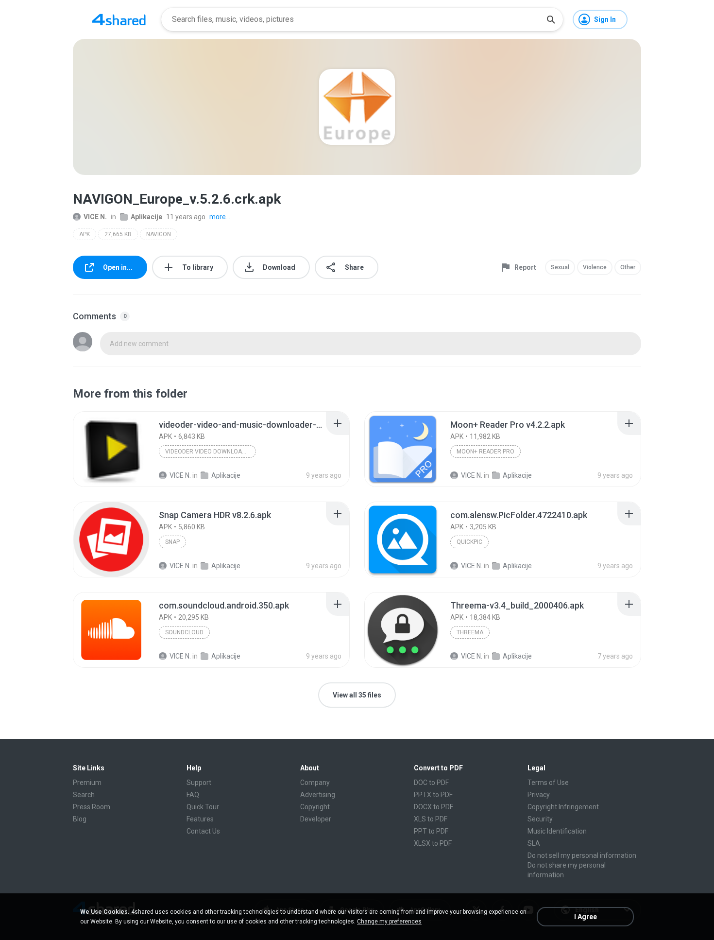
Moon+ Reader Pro (485, 451)
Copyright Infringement (563, 807)
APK (84, 234)
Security (540, 819)
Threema (470, 632)
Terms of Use (548, 782)
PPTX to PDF (433, 795)
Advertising (317, 795)
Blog (79, 819)
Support (199, 782)
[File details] (111, 449)
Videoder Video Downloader (209, 451)
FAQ (193, 795)
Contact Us (203, 831)
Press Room (91, 807)
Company (315, 782)
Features (200, 819)
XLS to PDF (430, 819)
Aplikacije (146, 217)
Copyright (315, 807)
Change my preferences (389, 921)
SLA (533, 843)
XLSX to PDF (433, 843)
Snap (172, 542)
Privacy (538, 795)
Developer (315, 819)
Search (84, 795)
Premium (87, 782)
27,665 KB (118, 234)
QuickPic (469, 542)
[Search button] (550, 19)
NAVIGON (158, 234)
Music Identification (557, 831)
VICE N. (95, 217)
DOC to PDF (431, 782)
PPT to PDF (431, 831)
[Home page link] (119, 19)
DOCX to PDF (433, 807)
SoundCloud (184, 632)
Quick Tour (203, 807)
